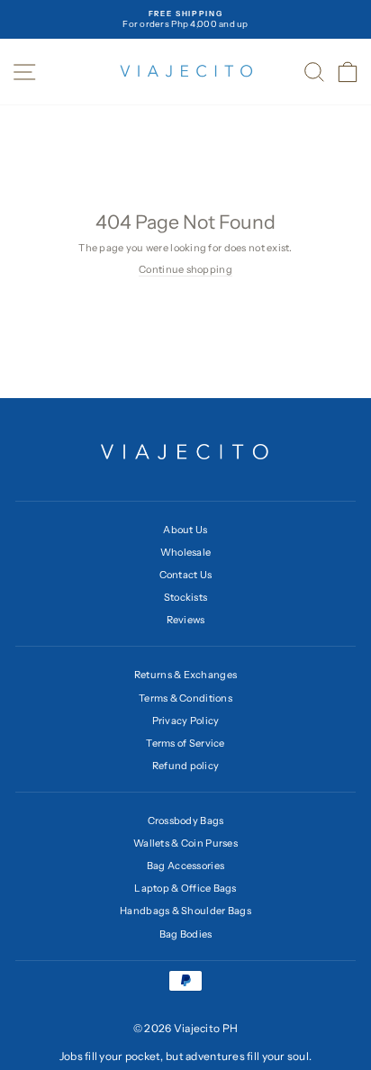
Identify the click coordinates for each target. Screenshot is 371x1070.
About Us (185, 529)
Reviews (186, 619)
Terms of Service (185, 743)
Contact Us (186, 574)
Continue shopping (185, 269)
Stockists (186, 597)
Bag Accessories (185, 865)
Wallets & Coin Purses (185, 843)
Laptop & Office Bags (185, 888)
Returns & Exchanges (185, 674)
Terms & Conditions (185, 698)
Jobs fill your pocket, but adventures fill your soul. (185, 1056)
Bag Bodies (186, 934)
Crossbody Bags (186, 820)
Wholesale (186, 552)
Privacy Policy (186, 720)
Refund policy (186, 765)
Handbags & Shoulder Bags (185, 910)
